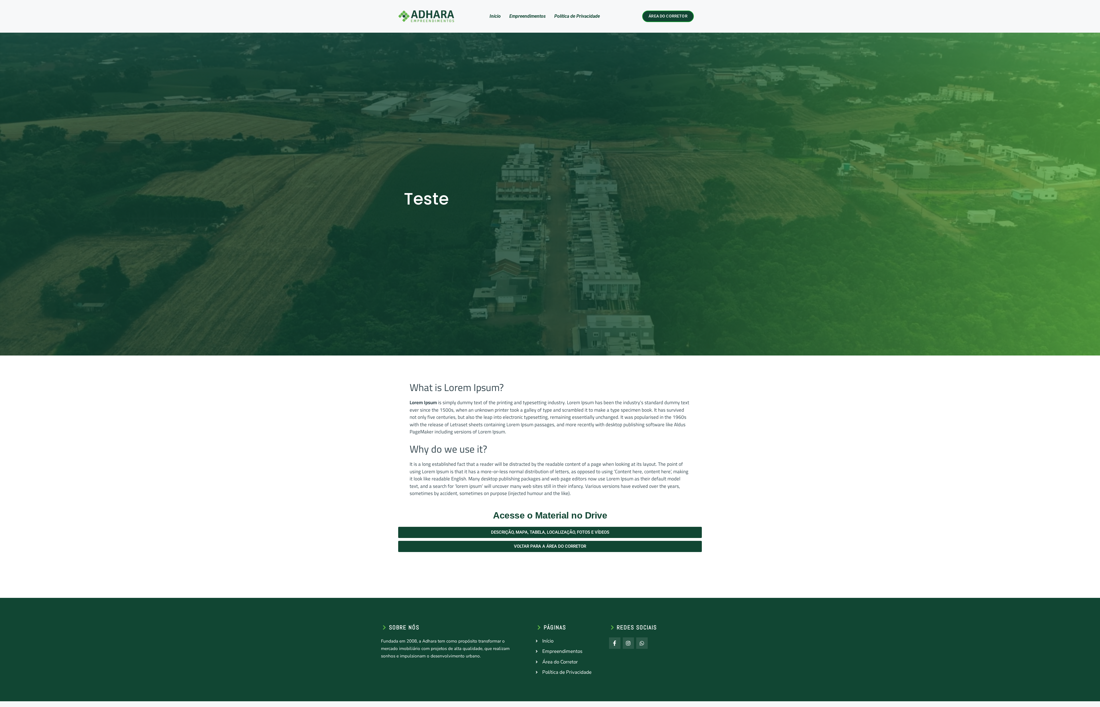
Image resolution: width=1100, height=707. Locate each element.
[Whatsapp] (642, 643)
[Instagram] (628, 643)
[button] (550, 532)
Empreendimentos (527, 16)
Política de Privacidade (577, 16)
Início (495, 16)
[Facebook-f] (614, 643)
